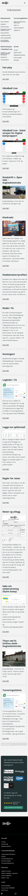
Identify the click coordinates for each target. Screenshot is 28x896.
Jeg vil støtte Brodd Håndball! (13, 807)
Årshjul (3, 856)
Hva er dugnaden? (6, 875)
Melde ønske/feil (6, 846)
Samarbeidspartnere (7, 859)
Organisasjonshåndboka (8, 854)
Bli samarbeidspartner (7, 863)
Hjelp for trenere (6, 871)
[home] (5, 3)
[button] (25, 3)
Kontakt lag (4, 844)
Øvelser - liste (5, 878)
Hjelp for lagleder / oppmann (9, 873)
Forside (3, 842)
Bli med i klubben (6, 861)
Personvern (4, 890)
